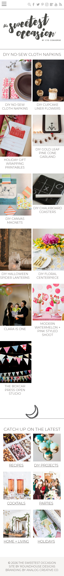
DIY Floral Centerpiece (48, 276)
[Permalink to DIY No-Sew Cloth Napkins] (15, 80)
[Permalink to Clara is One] (15, 304)
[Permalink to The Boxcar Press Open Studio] (15, 361)
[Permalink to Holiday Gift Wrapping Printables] (15, 135)
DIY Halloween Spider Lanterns (15, 276)
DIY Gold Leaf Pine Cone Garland (47, 153)
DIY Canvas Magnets (14, 220)
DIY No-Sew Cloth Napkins (15, 106)
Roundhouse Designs (37, 566)
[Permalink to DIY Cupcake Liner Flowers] (48, 80)
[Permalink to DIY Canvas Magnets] (15, 194)
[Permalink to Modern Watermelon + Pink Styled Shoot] (48, 301)
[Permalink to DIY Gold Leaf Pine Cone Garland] (48, 130)
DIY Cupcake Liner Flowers (47, 106)
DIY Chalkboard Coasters (47, 210)
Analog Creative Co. (42, 570)
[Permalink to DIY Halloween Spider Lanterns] (15, 249)
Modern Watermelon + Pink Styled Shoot (47, 329)
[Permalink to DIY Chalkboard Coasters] (48, 189)
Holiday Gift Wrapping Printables (15, 163)
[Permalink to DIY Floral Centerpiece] (48, 249)
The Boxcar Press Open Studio (15, 390)
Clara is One (15, 329)
